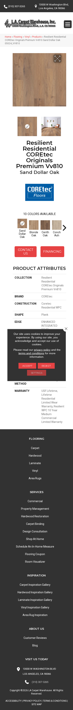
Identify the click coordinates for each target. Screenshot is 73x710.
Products (37, 36)
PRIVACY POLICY (32, 701)
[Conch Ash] (56, 225)
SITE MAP (37, 704)
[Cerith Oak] (45, 225)
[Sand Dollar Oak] (22, 223)
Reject (46, 365)
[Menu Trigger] (68, 24)
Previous (15, 124)
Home (8, 36)
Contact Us (25, 251)
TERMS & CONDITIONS (55, 701)
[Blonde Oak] (34, 225)
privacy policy (42, 349)
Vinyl (27, 36)
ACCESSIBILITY (13, 701)
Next (64, 124)
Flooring (18, 36)
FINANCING (52, 251)
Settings (36, 372)
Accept (27, 365)
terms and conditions (31, 353)
